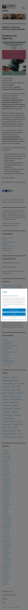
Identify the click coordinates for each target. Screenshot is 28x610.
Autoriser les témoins (14, 310)
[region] (14, 305)
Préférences (14, 318)
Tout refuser (14, 314)
